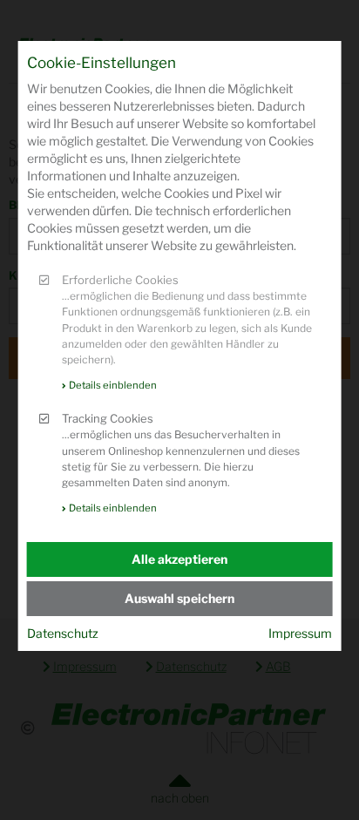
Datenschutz (62, 633)
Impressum (300, 633)
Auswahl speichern (179, 598)
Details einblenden (113, 385)
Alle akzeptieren (179, 559)
